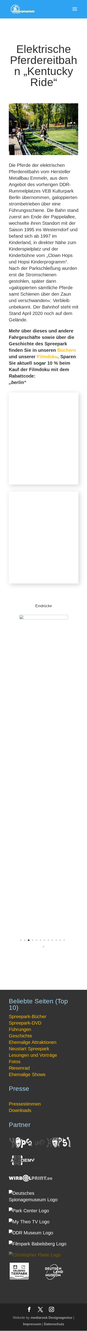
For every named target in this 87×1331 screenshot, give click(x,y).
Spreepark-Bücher (27, 1016)
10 (56, 940)
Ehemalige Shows (27, 1074)
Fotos (14, 1061)
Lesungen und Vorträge (33, 1055)
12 (64, 940)
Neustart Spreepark (29, 1048)
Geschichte (20, 1035)
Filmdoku (47, 356)
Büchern (66, 350)
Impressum (32, 1324)
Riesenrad (19, 1068)
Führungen (20, 1029)
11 (60, 940)
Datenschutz (54, 1324)
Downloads (20, 1110)
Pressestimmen (25, 1103)
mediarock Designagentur (51, 1317)
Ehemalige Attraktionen (32, 1042)
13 (43, 946)
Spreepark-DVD (25, 1022)
